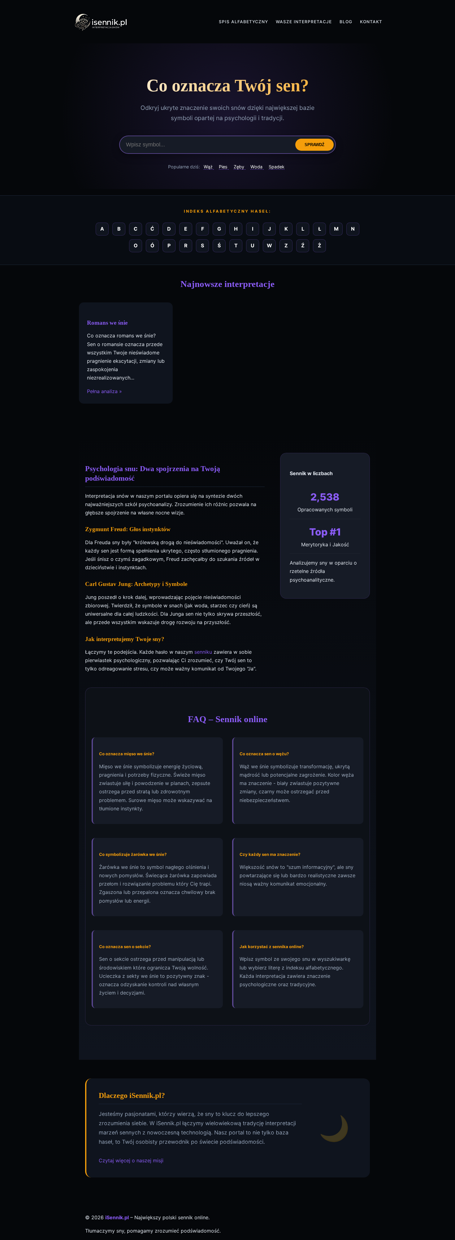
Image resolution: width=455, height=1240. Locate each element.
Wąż (209, 166)
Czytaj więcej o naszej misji (131, 1160)
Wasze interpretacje (304, 21)
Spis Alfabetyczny (243, 21)
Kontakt (371, 21)
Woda (257, 166)
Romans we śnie (107, 322)
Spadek (276, 166)
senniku (203, 652)
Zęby (239, 166)
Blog (346, 21)
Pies (224, 166)
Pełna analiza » (104, 391)
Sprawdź (314, 144)
